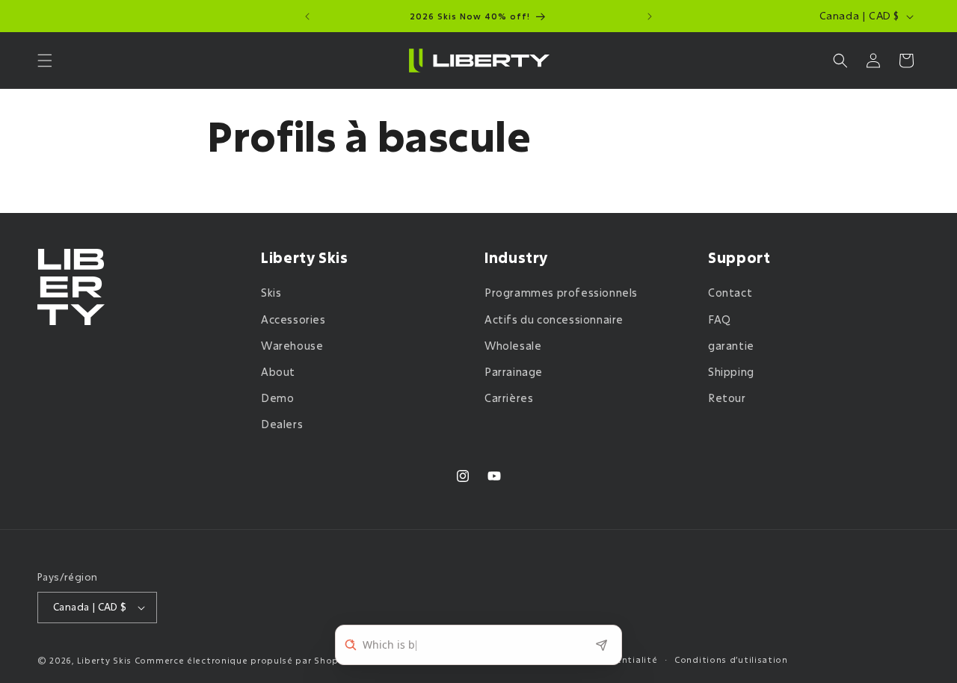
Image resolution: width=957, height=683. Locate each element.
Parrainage (513, 372)
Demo (277, 398)
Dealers (282, 425)
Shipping (731, 372)
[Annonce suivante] (649, 16)
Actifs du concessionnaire (554, 319)
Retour (727, 398)
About (278, 372)
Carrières (508, 398)
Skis (271, 293)
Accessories (293, 319)
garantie (731, 346)
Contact (730, 293)
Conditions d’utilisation (731, 659)
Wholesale (512, 346)
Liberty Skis (104, 660)
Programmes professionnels (561, 293)
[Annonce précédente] (307, 16)
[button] (44, 60)
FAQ (719, 319)
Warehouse (292, 346)
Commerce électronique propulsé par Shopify (243, 660)
